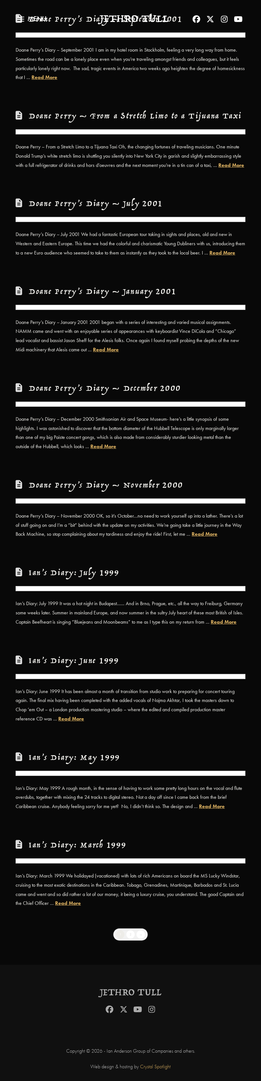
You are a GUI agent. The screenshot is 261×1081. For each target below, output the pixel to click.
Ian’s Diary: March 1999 (77, 845)
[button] (32, 19)
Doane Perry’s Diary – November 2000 (106, 485)
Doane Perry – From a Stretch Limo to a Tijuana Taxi (135, 116)
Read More (44, 77)
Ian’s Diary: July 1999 (74, 573)
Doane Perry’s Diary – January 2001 (102, 292)
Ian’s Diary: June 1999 (74, 661)
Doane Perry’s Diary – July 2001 (96, 204)
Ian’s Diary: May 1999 (74, 758)
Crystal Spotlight (155, 1067)
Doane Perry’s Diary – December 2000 (105, 389)
